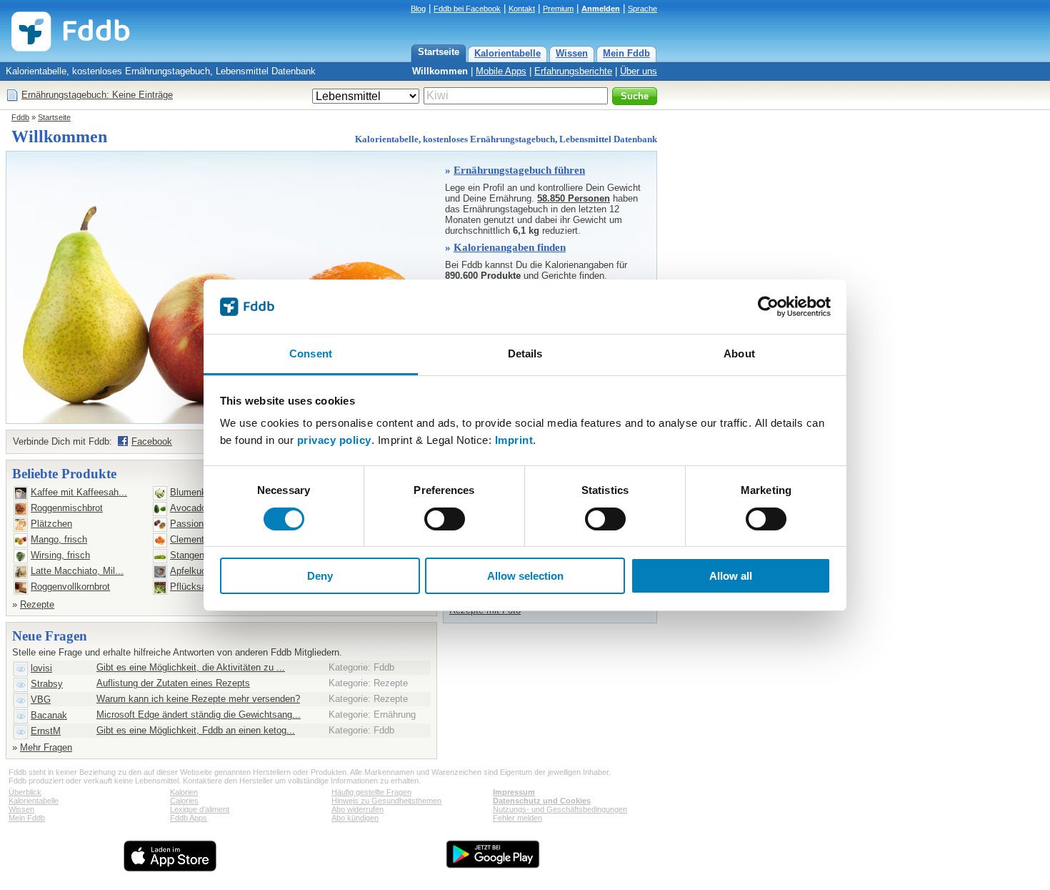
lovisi (41, 668)
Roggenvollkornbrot (70, 586)
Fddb (20, 117)
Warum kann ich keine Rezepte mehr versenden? (198, 698)
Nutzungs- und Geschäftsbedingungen (560, 809)
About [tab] (739, 353)
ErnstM (46, 731)
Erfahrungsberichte (573, 71)
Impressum (514, 792)
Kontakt (522, 8)
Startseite (438, 51)
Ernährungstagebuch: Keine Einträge (97, 94)
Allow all (730, 576)
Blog (418, 8)
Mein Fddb (626, 53)
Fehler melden (517, 818)
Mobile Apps (501, 71)
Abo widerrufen (357, 809)
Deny (320, 576)
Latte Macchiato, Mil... (77, 570)
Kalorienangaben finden (510, 247)
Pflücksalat (193, 586)
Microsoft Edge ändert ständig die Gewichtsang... (198, 714)
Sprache (642, 8)
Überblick (25, 792)
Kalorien (184, 792)
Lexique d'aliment (199, 809)
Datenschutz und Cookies (542, 800)
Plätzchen (51, 523)
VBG (41, 699)
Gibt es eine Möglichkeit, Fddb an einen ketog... (195, 730)
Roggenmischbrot (67, 508)
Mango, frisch (59, 539)
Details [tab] (525, 353)
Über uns (638, 71)
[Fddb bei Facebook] (123, 441)
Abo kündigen (355, 818)
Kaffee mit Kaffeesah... (79, 492)
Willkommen (440, 71)
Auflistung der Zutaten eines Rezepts (173, 683)
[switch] (444, 519)
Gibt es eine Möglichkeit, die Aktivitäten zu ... (190, 667)
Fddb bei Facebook (467, 8)
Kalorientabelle (507, 53)
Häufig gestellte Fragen (371, 792)
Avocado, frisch (202, 508)
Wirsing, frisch (60, 555)
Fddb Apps (188, 818)
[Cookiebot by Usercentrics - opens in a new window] (768, 306)
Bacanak (49, 715)
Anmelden (600, 8)
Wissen (572, 53)
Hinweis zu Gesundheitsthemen (386, 800)
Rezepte (37, 604)
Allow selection (525, 576)
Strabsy (47, 683)
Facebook (151, 441)
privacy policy (334, 440)
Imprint (514, 440)
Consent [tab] (310, 353)
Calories (184, 800)
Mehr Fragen (46, 747)
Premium (558, 8)
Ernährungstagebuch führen (519, 170)
